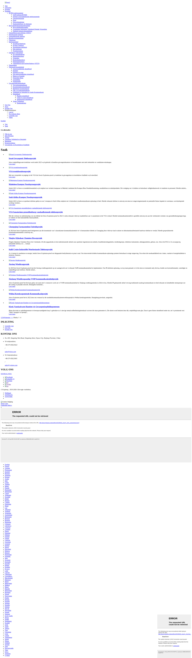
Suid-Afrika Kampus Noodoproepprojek (25, 197)
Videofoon (12, 40)
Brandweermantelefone (16, 38)
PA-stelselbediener (18, 54)
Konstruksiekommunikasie (21, 87)
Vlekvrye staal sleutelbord (25, 98)
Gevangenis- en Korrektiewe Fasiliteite (17, 145)
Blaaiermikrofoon (18, 56)
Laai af (11, 112)
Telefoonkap (13, 65)
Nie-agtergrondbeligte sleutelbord (23, 74)
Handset (15, 71)
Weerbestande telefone (16, 35)
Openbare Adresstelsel (16, 53)
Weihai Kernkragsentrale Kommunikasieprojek (28, 294)
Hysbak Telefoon (18, 45)
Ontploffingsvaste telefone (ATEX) (20, 33)
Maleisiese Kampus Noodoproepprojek (25, 184)
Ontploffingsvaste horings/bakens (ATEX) (26, 63)
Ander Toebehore (18, 101)
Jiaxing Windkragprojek (19, 264)
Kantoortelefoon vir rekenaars (22, 24)
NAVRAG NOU (6, 374)
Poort (14, 20)
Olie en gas (8, 134)
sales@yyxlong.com (11, 365)
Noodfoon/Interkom (19, 44)
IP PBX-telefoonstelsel (16, 13)
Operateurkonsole (18, 18)
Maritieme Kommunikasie (21, 89)
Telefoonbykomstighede (16, 67)
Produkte (7, 11)
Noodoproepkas (18, 51)
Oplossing (8, 8)
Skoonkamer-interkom (20, 47)
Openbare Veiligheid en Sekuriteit (15, 139)
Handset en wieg (18, 72)
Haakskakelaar (21, 103)
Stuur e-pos (4, 403)
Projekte (7, 9)
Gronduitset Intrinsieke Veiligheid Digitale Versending (30, 29)
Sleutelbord (16, 94)
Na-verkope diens (14, 114)
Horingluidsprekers (19, 60)
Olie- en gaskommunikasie (21, 90)
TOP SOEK (8, 396)
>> (12, 317)
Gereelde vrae (13, 116)
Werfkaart (8, 393)
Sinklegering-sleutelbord (24, 99)
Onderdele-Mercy (6, 405)
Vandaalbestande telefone (17, 36)
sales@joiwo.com (10, 352)
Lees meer (12, 164)
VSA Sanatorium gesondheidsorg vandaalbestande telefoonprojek (36, 212)
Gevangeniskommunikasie (17, 83)
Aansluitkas (16, 80)
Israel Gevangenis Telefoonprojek (22, 158)
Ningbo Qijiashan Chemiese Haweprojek (25, 238)
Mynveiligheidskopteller (20, 27)
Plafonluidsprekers (18, 62)
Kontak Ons (8, 108)
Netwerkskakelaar (18, 22)
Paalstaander (17, 81)
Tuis (6, 6)
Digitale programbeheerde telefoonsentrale (26, 17)
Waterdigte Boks (18, 78)
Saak (6, 126)
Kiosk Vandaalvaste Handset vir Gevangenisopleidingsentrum (34, 307)
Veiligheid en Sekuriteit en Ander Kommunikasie (28, 92)
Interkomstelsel (13, 42)
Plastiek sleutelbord (23, 96)
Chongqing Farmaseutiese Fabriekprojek (26, 227)
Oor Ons (7, 105)
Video (11, 117)
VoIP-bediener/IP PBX (20, 15)
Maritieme (8, 141)
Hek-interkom (17, 49)
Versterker (16, 58)
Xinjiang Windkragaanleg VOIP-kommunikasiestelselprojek (33, 279)
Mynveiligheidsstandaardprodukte (19, 26)
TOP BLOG (9, 395)
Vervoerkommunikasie (20, 85)
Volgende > (7, 317)
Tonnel (7, 137)
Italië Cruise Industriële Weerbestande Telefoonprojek (31, 249)
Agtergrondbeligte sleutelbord (22, 69)
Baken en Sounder (18, 76)
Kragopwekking (10, 143)
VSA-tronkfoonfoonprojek (20, 171)
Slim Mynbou (9, 136)
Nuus (6, 107)
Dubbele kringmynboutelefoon (22, 31)
